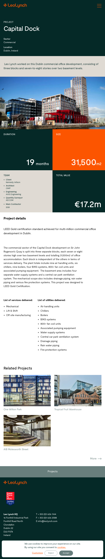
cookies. (61, 547)
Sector (7, 39)
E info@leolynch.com (46, 521)
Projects (53, 471)
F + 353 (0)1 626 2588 (46, 518)
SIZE (58, 134)
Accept (66, 553)
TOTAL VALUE (63, 175)
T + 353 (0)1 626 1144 (46, 514)
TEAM (7, 175)
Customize (37, 553)
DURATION (9, 134)
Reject (51, 553)
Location (8, 47)
